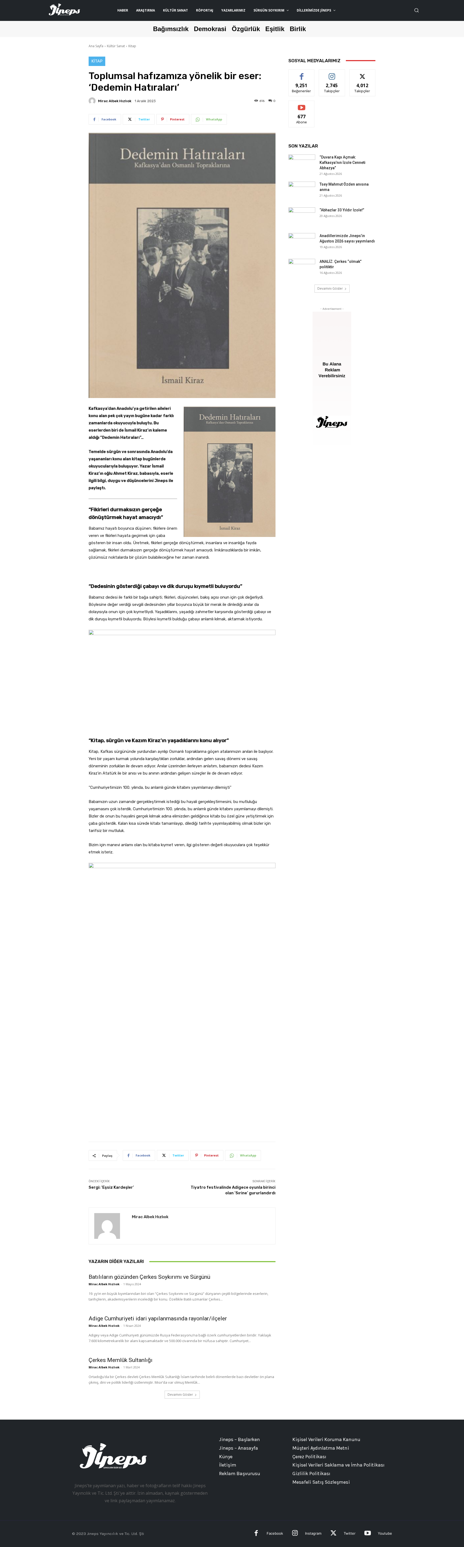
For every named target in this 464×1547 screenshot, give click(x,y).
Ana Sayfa (96, 46)
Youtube (385, 1533)
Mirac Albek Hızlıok (114, 101)
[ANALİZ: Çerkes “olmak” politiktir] (301, 268)
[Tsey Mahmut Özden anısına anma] (301, 191)
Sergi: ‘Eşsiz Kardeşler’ (111, 1187)
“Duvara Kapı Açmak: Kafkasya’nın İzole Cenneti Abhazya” (342, 162)
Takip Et (332, 74)
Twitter (350, 1533)
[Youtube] (367, 1534)
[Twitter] (333, 1534)
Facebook (275, 1533)
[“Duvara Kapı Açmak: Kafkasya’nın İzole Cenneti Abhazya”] (301, 163)
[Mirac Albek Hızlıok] (93, 100)
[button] (416, 10)
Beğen (301, 74)
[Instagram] (295, 1534)
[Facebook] (256, 1534)
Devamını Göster (180, 1394)
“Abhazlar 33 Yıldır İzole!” (342, 210)
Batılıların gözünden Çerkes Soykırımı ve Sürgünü (149, 1277)
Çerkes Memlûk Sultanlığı (121, 1360)
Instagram (313, 1533)
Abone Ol (301, 105)
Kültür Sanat (116, 46)
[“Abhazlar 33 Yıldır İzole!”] (301, 216)
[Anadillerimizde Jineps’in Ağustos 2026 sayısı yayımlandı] (301, 242)
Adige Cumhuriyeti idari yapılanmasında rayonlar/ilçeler (158, 1318)
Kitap (132, 46)
